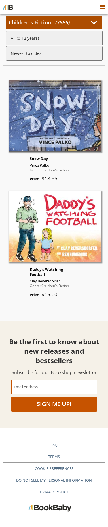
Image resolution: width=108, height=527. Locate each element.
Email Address (26, 386)
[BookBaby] (8, 7)
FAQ (54, 444)
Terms (54, 456)
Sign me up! (54, 404)
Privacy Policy (54, 492)
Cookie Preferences (54, 468)
